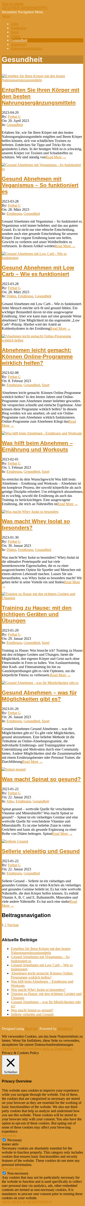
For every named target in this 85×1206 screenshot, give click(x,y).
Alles (10, 801)
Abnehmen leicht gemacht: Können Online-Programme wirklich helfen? (37, 356)
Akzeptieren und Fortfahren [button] (21, 1049)
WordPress (65, 1029)
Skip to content (12, 4)
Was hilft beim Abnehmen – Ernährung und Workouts (37, 446)
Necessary (14, 1140)
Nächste (13, 925)
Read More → (56, 157)
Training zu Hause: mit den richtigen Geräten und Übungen (37, 614)
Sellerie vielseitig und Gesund (41, 851)
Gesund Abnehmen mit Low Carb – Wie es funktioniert (38, 271)
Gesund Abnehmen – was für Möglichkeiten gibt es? (39, 695)
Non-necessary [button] (12, 1169)
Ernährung (14, 214)
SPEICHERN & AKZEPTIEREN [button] (26, 1202)
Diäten (11, 296)
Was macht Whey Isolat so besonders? (38, 990)
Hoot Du (31, 1029)
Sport (45, 385)
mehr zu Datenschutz (57, 1049)
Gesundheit (15, 125)
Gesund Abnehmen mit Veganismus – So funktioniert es (40, 185)
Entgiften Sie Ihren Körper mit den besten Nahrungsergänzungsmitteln (40, 951)
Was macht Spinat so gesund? (41, 779)
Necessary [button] (9, 1135)
